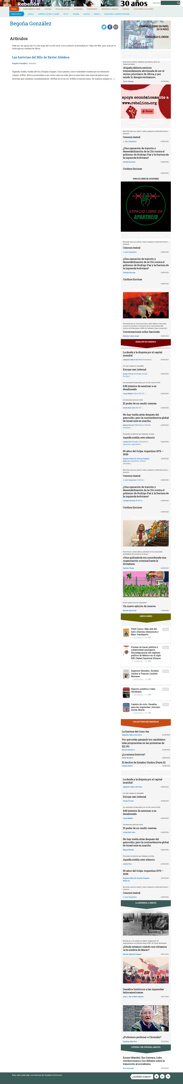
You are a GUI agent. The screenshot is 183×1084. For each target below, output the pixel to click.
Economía (78, 9)
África (31, 14)
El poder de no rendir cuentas (140, 403)
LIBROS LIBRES (146, 616)
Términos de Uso (70, 1075)
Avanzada (156, 3)
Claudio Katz (127, 766)
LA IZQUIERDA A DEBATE (145, 903)
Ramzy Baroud (128, 425)
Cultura (47, 9)
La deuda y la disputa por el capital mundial (142, 354)
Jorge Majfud (128, 393)
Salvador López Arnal (131, 336)
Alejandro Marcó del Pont (132, 359)
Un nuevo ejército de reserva (139, 606)
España (76, 14)
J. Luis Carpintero (130, 141)
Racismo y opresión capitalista (135, 442)
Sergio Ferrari (128, 374)
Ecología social (63, 9)
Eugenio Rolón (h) (129, 458)
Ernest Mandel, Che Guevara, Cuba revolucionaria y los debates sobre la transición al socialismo (144, 1061)
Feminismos (92, 9)
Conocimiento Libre (31, 9)
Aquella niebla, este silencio (139, 437)
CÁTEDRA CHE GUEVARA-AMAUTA (146, 1047)
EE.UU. (66, 14)
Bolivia (139, 500)
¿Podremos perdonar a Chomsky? (142, 1037)
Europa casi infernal (134, 369)
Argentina (134, 461)
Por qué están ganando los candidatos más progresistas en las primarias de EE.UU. (143, 743)
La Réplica (146, 773)
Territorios (16, 14)
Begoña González (19, 63)
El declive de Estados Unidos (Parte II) (143, 762)
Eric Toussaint (128, 1068)
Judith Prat (127, 442)
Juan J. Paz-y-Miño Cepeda (133, 996)
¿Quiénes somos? (141, 1076)
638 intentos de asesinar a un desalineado (139, 387)
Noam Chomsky (146, 1002)
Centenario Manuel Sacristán (146, 289)
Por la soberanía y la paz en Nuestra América (147, 123)
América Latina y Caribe (48, 14)
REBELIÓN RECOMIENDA (146, 342)
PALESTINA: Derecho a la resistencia (145, 236)
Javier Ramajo (128, 81)
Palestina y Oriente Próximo (117, 14)
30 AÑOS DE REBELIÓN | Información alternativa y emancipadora (146, 54)
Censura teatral (131, 137)
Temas (13, 9)
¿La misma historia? (133, 754)
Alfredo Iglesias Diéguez (132, 954)
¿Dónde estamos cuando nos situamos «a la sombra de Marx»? (145, 948)
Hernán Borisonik (129, 610)
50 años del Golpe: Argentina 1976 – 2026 (143, 452)
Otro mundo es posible (143, 9)
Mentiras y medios (110, 9)
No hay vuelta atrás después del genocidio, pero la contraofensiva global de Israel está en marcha (146, 418)
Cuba (135, 393)
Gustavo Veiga (128, 568)
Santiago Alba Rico (130, 1041)
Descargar (165, 629)
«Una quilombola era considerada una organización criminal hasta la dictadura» (144, 560)
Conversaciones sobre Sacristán (141, 331)
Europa (86, 14)
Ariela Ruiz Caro (129, 408)
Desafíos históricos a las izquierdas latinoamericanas (143, 991)
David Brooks (127, 758)
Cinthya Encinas (129, 162)
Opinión (125, 9)
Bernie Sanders (128, 750)
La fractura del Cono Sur (135, 731)
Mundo (97, 14)
